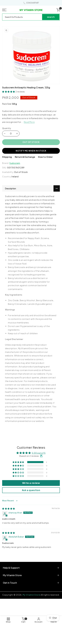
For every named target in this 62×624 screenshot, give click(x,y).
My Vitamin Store (31, 594)
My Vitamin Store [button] (12, 575)
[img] (8, 508)
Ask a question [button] (31, 490)
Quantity (6, 128)
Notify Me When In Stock (31, 150)
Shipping (7, 157)
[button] (5, 10)
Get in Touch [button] (10, 582)
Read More (29, 122)
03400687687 (32, 3)
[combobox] (22, 17)
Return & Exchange (25, 157)
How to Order (45, 157)
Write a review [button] (31, 482)
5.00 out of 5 (39, 453)
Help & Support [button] (11, 567)
